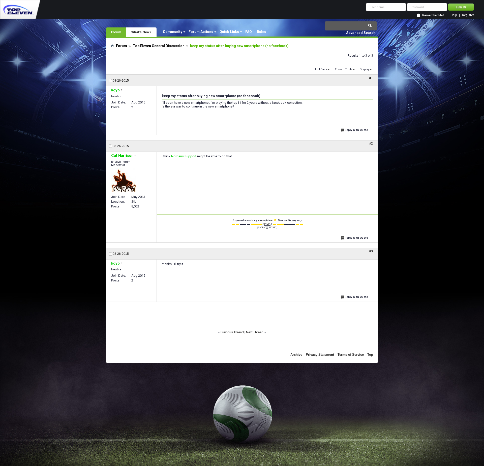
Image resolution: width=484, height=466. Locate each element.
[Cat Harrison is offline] (123, 180)
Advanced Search (360, 33)
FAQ (248, 32)
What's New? (141, 32)
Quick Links (229, 32)
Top (370, 354)
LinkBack (321, 69)
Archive (296, 354)
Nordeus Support (183, 156)
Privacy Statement (320, 354)
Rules (261, 32)
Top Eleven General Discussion (159, 46)
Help (454, 15)
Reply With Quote (356, 130)
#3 (371, 251)
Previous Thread (232, 332)
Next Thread (254, 332)
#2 (371, 143)
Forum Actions (201, 32)
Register (468, 15)
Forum (116, 32)
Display (364, 69)
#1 (371, 78)
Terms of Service (351, 354)
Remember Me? (433, 15)
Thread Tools (343, 69)
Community (172, 32)
